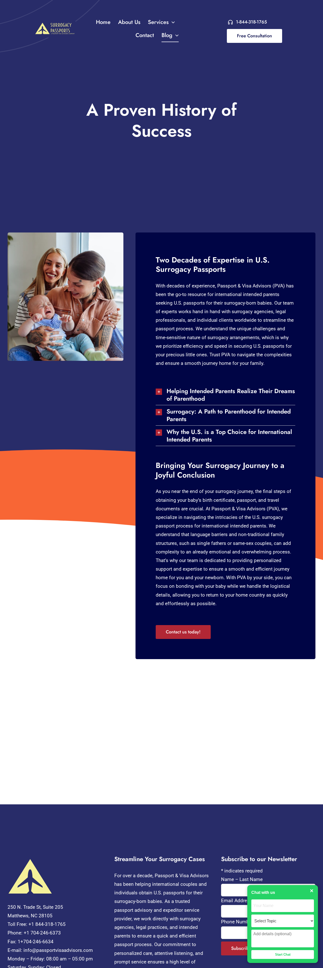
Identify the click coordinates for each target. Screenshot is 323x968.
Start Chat (282, 954)
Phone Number (237, 922)
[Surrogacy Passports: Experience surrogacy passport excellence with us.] (53, 23)
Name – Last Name (242, 879)
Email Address (238, 900)
